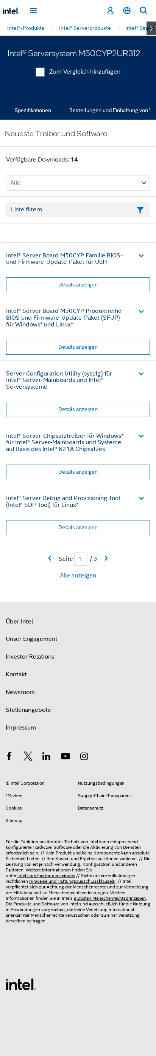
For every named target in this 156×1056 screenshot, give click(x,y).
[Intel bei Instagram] (84, 757)
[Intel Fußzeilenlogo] (21, 984)
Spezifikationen (33, 110)
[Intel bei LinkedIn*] (46, 757)
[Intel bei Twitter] (28, 757)
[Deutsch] (127, 10)
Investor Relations (30, 656)
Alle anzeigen (78, 575)
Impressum (21, 727)
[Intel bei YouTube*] (65, 757)
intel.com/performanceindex (46, 875)
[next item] (151, 28)
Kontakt (16, 674)
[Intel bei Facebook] (9, 757)
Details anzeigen (78, 284)
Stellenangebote (28, 710)
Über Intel (19, 621)
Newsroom (20, 692)
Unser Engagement (32, 639)
